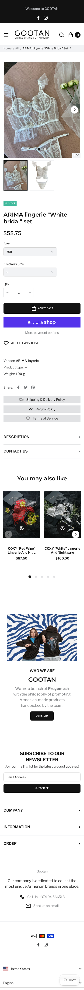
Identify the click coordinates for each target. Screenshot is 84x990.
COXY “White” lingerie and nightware (62, 550)
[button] (45, 149)
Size (7, 244)
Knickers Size (14, 264)
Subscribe (42, 788)
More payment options (42, 333)
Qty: (7, 284)
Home (7, 48)
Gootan (42, 871)
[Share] (18, 387)
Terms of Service (45, 418)
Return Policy (45, 409)
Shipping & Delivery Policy (45, 399)
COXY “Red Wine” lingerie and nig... (21, 550)
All (17, 48)
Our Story (42, 715)
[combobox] (42, 968)
